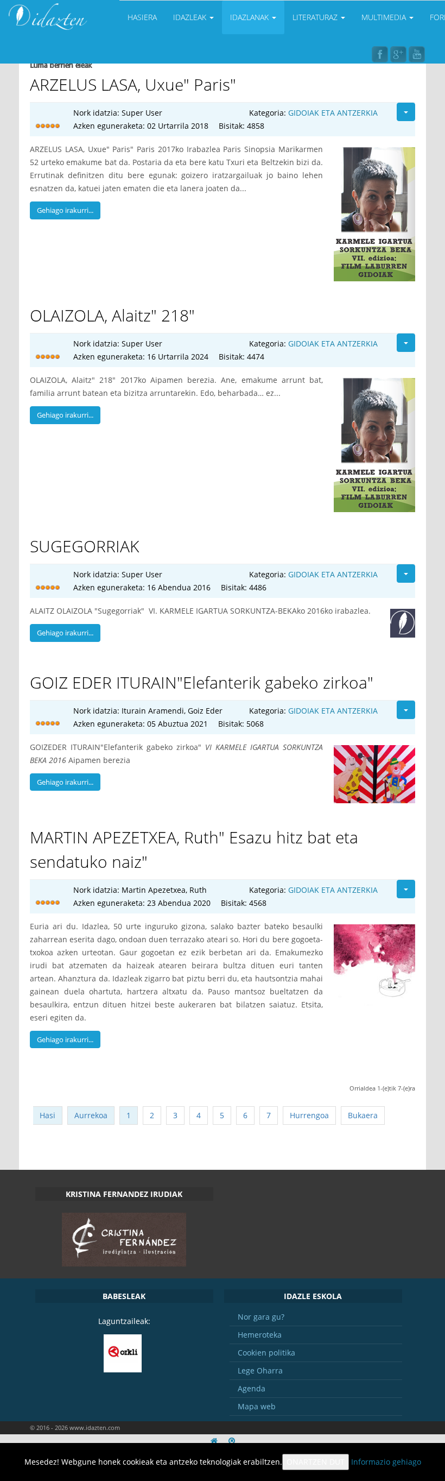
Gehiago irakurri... (65, 210)
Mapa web (257, 1406)
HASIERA (142, 17)
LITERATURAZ (316, 17)
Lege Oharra (260, 1370)
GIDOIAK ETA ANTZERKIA (333, 113)
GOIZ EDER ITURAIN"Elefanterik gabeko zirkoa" (201, 682)
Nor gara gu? (261, 1317)
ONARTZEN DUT (316, 1462)
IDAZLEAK (190, 17)
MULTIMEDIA (384, 17)
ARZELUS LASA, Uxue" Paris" (133, 84)
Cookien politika (266, 1352)
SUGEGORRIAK (84, 546)
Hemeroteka (260, 1334)
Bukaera (363, 1115)
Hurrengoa (309, 1115)
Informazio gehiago (386, 1462)
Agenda (251, 1388)
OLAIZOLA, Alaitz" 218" (112, 315)
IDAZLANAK (250, 17)
